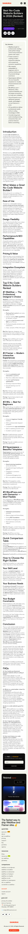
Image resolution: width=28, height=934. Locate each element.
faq (3, 842)
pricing (4, 838)
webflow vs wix (6, 878)
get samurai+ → (14, 930)
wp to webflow (6, 836)
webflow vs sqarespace (8, 880)
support (4, 840)
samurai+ (6, 832)
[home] (6, 3)
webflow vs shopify (7, 876)
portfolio (4, 845)
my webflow (5, 858)
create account (6, 891)
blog (3, 854)
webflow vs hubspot (7, 874)
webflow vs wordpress (8, 867)
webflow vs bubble (7, 869)
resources (6, 856)
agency (4, 847)
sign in (3, 894)
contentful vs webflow (8, 884)
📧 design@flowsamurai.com (9, 910)
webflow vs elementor (8, 872)
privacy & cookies (7, 901)
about (3, 834)
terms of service (6, 903)
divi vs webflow (6, 882)
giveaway (4, 860)
